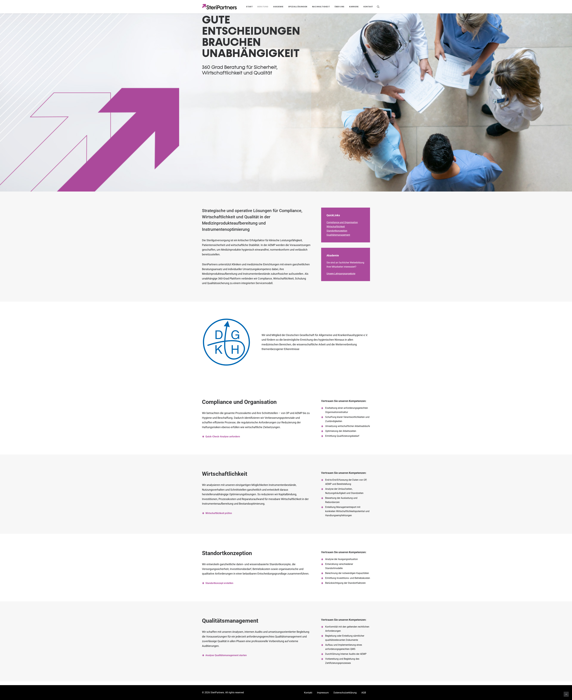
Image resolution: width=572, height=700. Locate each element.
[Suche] (378, 6)
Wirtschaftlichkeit (336, 226)
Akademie (278, 6)
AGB (363, 692)
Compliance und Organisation (342, 222)
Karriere (354, 6)
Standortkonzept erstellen (219, 583)
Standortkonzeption (337, 230)
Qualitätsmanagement (338, 234)
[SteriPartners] (219, 6)
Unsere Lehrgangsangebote (341, 273)
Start (249, 6)
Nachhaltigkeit (321, 6)
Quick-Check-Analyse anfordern (222, 436)
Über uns (339, 6)
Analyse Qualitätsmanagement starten (226, 655)
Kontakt (368, 6)
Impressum (323, 692)
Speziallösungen (297, 6)
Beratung (262, 6)
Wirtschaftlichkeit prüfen (218, 513)
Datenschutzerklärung (345, 692)
